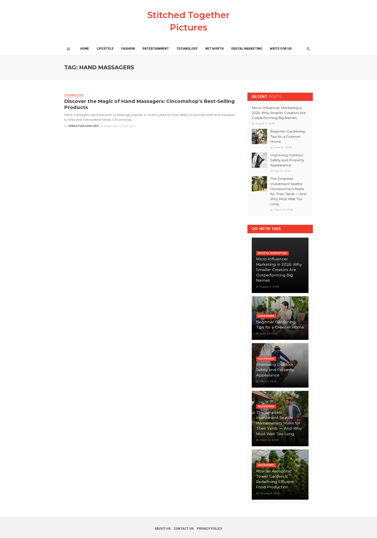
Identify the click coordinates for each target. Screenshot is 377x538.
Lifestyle (105, 49)
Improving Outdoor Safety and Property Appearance (287, 160)
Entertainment (155, 49)
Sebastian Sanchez (83, 126)
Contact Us (184, 529)
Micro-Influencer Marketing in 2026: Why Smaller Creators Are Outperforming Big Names (279, 113)
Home (84, 49)
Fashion (128, 49)
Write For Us (281, 49)
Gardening (266, 316)
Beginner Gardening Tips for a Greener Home (287, 136)
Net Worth (214, 49)
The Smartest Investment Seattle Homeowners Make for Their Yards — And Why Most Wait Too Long (288, 191)
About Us (163, 529)
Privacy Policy (209, 529)
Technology (187, 49)
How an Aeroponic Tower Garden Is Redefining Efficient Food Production (275, 479)
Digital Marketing (246, 49)
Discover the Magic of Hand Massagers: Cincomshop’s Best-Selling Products (149, 104)
